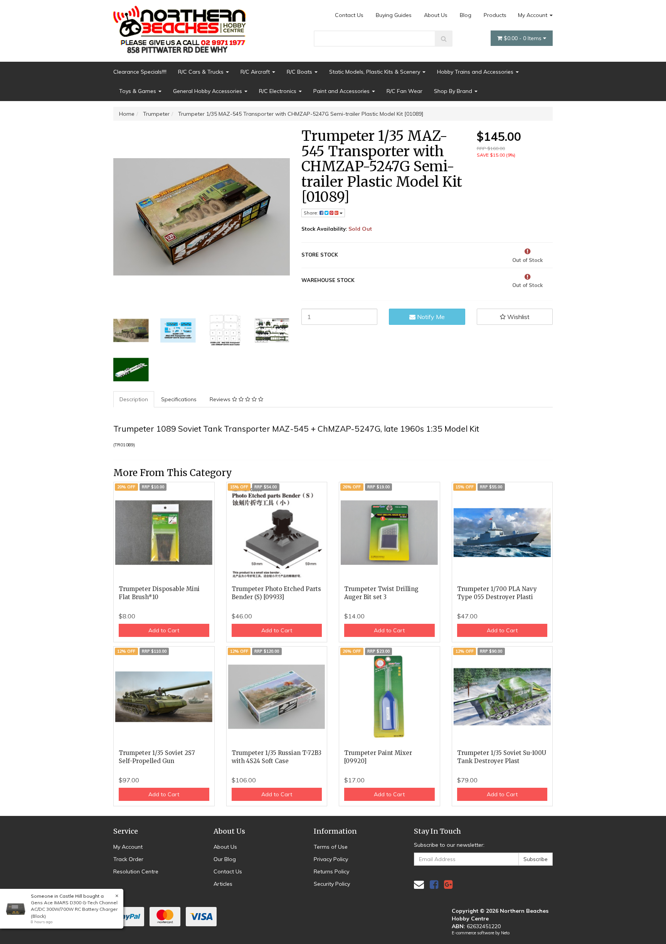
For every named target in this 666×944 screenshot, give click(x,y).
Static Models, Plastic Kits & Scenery (375, 71)
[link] (434, 884)
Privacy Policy (331, 859)
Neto (505, 933)
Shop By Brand (454, 91)
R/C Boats (300, 71)
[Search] (443, 38)
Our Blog (225, 859)
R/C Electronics (278, 91)
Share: (312, 213)
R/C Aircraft (255, 71)
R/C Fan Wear (404, 91)
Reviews (221, 399)
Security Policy (332, 883)
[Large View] (131, 330)
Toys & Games (138, 91)
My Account (533, 15)
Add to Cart (163, 630)
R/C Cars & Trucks (201, 71)
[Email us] (419, 884)
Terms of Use (331, 846)
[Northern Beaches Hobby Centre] (182, 26)
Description (133, 399)
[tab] (134, 399)
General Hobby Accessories (208, 91)
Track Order (128, 859)
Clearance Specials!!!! (139, 71)
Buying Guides (394, 15)
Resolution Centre (135, 871)
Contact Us (349, 15)
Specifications (179, 399)
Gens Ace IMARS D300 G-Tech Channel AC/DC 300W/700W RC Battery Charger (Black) (74, 909)
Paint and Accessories (342, 91)
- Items (523, 38)
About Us (435, 15)
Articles (223, 883)
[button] (515, 317)
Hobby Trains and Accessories (476, 71)
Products (495, 15)
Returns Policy (331, 871)
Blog (465, 15)
